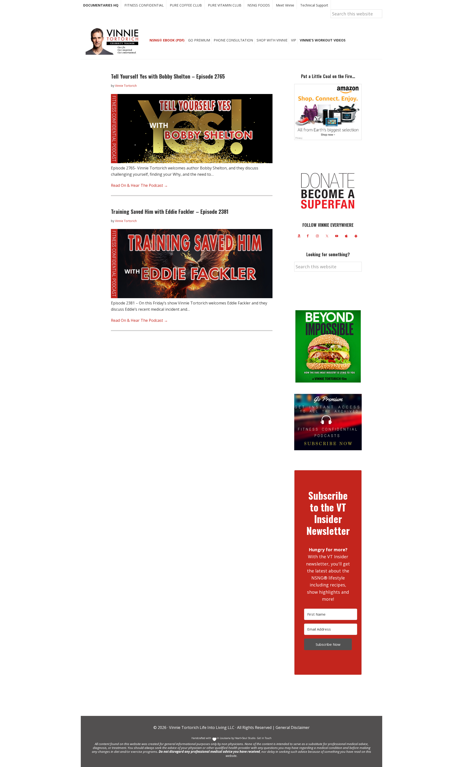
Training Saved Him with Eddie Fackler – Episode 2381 (169, 211)
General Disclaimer (292, 727)
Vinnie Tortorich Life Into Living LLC (201, 727)
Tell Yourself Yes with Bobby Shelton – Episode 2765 (168, 76)
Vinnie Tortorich (114, 41)
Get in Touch (264, 738)
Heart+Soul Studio (244, 738)
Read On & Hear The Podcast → (139, 185)
